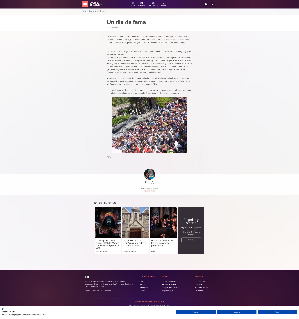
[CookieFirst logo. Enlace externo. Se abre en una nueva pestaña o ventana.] (3, 309)
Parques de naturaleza (170, 288)
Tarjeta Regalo (167, 291)
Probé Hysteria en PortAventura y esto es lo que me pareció (135, 243)
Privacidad (199, 291)
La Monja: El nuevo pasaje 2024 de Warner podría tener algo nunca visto (107, 244)
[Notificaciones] (206, 4)
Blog (90, 11)
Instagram (144, 288)
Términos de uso (201, 288)
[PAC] (85, 4)
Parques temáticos (169, 281)
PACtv (142, 291)
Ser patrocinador (201, 281)
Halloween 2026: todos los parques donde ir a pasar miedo (162, 243)
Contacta (198, 284)
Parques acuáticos (169, 284)
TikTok (142, 284)
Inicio (84, 11)
